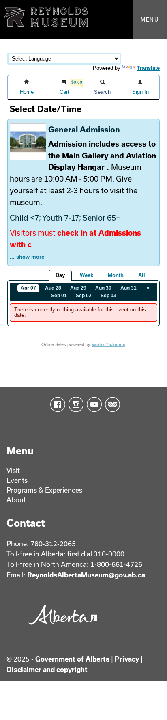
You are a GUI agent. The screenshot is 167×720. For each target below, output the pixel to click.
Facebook (56, 404)
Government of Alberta (72, 659)
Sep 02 (84, 295)
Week (86, 275)
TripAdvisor (111, 404)
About (16, 500)
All (141, 275)
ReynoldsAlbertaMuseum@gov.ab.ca (86, 575)
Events (17, 480)
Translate (148, 68)
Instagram (74, 404)
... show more (27, 257)
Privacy (127, 659)
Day (60, 275)
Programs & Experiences (44, 490)
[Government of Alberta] (60, 627)
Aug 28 (53, 288)
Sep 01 (59, 295)
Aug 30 (103, 288)
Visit (13, 470)
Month (116, 275)
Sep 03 (108, 295)
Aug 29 (78, 288)
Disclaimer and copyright (47, 669)
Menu (150, 19)
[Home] (83, 19)
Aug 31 (128, 288)
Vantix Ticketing (109, 344)
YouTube (93, 404)
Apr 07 (28, 288)
